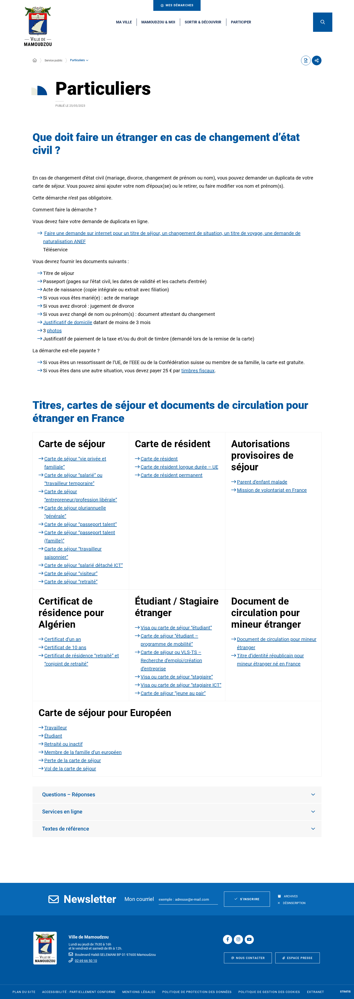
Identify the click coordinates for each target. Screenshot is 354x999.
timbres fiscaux (198, 370)
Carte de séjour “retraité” (71, 582)
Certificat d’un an (62, 639)
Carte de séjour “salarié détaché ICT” (83, 565)
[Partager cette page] (316, 60)
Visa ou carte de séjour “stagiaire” (177, 677)
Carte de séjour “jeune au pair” (173, 693)
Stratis (345, 991)
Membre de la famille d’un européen (83, 752)
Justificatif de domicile (67, 322)
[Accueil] (35, 60)
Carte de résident (159, 459)
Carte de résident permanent (172, 475)
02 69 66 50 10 (86, 961)
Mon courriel (139, 899)
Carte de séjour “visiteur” (71, 573)
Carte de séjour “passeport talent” (80, 524)
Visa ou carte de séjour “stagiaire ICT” (181, 685)
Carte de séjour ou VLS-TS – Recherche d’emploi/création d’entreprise (171, 660)
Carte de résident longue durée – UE (179, 467)
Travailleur (55, 728)
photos (54, 330)
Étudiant (53, 736)
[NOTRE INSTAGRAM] (238, 939)
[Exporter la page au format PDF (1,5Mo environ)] (306, 60)
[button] (322, 22)
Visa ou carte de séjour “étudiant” (176, 628)
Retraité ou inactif (63, 744)
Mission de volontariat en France (272, 490)
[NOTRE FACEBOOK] (227, 939)
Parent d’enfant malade (262, 482)
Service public (53, 60)
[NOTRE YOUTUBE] (249, 939)
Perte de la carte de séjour (72, 760)
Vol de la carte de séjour (70, 769)
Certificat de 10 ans (65, 647)
